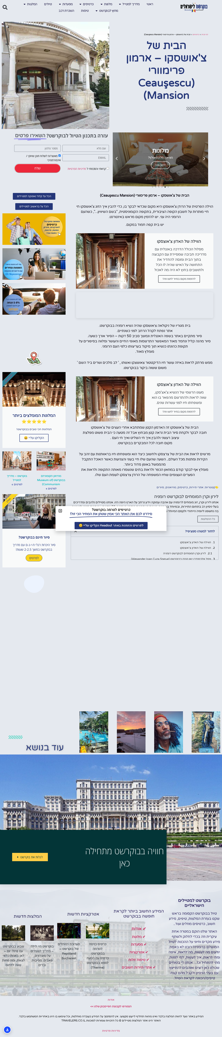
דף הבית (205, 35)
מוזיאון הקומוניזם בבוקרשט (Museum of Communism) (51, 480)
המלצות (32, 4)
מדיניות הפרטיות (77, 168)
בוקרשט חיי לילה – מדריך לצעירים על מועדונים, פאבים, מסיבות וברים (42, 956)
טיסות (85, 11)
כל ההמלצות (208, 519)
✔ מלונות (139, 937)
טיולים (48, 4)
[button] (5, 7)
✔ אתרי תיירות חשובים (139, 967)
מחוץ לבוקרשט (108, 11)
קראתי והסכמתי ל (87, 168)
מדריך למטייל (130, 4)
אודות (111, 1000)
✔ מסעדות (139, 944)
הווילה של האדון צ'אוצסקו (195, 542)
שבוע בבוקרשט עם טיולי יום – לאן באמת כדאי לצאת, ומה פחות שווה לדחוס (13, 956)
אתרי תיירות (196, 487)
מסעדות (67, 4)
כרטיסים (88, 4)
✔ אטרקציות (138, 952)
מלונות (108, 4)
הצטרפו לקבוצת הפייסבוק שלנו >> (111, 1006)
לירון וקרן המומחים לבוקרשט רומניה (184, 553)
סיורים (160, 487)
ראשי (150, 4)
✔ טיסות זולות (138, 960)
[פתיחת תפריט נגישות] (7, 1030)
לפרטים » (51, 488)
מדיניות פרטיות (111, 1031)
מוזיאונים (170, 487)
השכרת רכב (66, 11)
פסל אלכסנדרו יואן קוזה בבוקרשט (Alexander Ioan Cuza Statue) (171, 559)
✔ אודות (138, 928)
